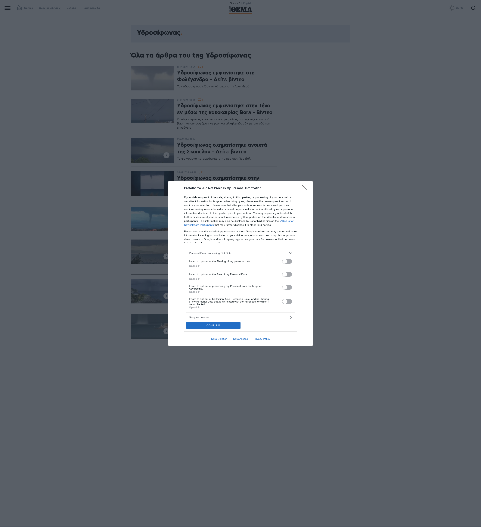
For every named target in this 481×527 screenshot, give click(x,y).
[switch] (287, 261)
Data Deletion (219, 338)
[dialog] (240, 263)
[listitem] (240, 253)
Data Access (240, 338)
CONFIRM (213, 325)
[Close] (305, 188)
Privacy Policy (262, 338)
